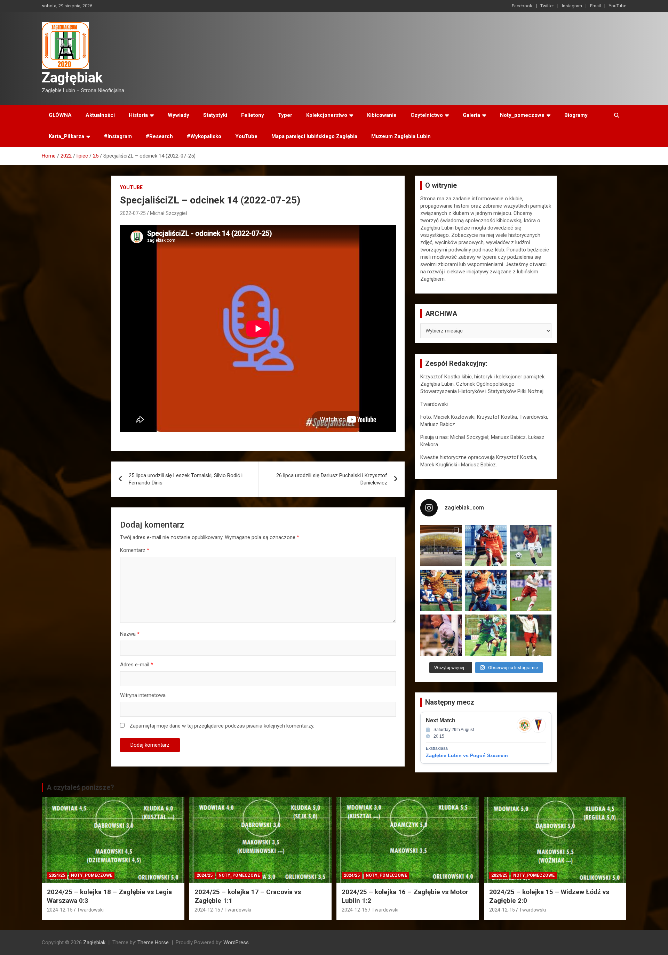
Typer (285, 115)
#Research (159, 136)
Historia (138, 115)
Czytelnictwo (427, 115)
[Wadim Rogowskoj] (486, 590)
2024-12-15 (60, 910)
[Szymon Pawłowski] (530, 590)
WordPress (236, 942)
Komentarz (134, 550)
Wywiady (178, 115)
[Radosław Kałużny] (486, 635)
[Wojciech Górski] (441, 590)
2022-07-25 (133, 213)
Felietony (252, 115)
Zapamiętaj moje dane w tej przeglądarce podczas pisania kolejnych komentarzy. (221, 726)
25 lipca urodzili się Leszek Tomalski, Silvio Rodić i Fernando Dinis (185, 479)
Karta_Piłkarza (66, 136)
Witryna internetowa (143, 695)
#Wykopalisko (204, 136)
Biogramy (576, 115)
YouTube (617, 5)
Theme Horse (153, 942)
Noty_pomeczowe (522, 115)
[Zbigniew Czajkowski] (486, 545)
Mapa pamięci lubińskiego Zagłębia (314, 136)
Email (595, 5)
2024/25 (57, 875)
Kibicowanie (382, 115)
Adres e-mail (136, 664)
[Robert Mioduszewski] (441, 635)
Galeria (471, 115)
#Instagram (118, 136)
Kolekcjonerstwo (326, 115)
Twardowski (90, 910)
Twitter (547, 5)
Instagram (572, 5)
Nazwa (130, 634)
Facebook (522, 5)
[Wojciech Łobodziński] (530, 545)
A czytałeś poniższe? (80, 787)
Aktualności (100, 115)
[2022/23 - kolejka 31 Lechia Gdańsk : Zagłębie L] (441, 545)
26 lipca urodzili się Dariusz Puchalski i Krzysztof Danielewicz (331, 479)
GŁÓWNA (60, 115)
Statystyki (215, 115)
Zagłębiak (72, 78)
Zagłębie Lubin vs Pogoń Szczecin (467, 755)
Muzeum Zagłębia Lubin (401, 136)
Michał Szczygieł (168, 213)
